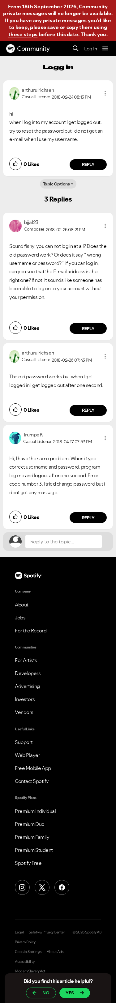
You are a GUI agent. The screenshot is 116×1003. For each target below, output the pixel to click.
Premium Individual (35, 811)
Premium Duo (30, 824)
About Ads (55, 951)
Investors (25, 699)
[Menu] (105, 48)
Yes (70, 993)
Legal (19, 932)
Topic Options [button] (56, 184)
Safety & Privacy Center (47, 932)
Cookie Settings (28, 951)
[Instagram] (22, 887)
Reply (88, 164)
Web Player (27, 755)
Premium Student (34, 850)
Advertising (27, 686)
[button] (105, 93)
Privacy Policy (25, 942)
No (45, 993)
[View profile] (14, 92)
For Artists (26, 660)
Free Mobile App (33, 768)
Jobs (20, 617)
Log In (90, 48)
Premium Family (32, 837)
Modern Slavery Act (30, 971)
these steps (22, 34)
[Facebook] (61, 887)
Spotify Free (28, 863)
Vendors (24, 712)
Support (24, 742)
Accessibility (25, 961)
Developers (28, 673)
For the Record (30, 630)
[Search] (75, 48)
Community (33, 48)
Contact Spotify (32, 781)
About (21, 604)
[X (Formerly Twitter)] (42, 887)
